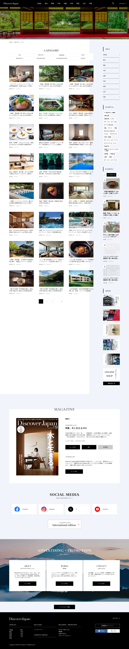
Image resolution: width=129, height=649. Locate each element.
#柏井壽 (106, 153)
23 (61, 301)
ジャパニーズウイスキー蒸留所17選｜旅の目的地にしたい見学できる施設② (111, 257)
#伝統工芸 (106, 146)
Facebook (25, 509)
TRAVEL (41, 55)
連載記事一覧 (111, 383)
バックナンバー (38, 629)
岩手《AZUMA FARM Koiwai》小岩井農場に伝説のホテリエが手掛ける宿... (21, 231)
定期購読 (105, 447)
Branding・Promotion (68, 625)
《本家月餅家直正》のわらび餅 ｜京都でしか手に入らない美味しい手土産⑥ (111, 192)
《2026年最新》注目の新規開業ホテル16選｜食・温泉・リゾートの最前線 (81, 290)
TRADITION (41, 58)
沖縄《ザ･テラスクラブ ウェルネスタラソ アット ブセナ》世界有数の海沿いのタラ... (51, 231)
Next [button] (118, 175)
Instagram (52, 509)
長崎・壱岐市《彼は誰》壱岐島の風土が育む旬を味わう (51, 202)
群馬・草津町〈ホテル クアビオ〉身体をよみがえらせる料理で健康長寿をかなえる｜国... (21, 144)
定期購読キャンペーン (107, 625)
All (19, 55)
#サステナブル (113, 134)
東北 (46, 3)
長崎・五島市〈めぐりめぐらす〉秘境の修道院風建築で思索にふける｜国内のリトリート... (81, 144)
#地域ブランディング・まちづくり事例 (111, 150)
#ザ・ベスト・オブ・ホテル (110, 121)
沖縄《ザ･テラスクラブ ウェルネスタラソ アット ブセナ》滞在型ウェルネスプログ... (81, 231)
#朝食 (110, 157)
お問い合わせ (62, 633)
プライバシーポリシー (65, 635)
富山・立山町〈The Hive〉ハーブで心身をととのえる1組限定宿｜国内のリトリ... (51, 114)
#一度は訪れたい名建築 (109, 112)
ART (82, 55)
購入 (89, 447)
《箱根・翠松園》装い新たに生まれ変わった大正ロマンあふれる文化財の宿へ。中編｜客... (81, 85)
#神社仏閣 (106, 115)
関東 (52, 3)
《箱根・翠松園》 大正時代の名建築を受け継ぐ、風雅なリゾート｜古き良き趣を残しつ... (21, 261)
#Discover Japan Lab (109, 131)
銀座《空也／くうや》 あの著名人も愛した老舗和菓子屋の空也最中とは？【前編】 (111, 214)
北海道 (39, 3)
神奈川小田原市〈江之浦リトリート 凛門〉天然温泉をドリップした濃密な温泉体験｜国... (51, 144)
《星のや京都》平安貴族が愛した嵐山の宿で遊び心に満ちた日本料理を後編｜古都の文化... (51, 290)
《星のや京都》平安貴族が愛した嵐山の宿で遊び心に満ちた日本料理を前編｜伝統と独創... (21, 290)
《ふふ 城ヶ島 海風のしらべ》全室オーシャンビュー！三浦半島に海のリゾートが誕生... (51, 261)
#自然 (105, 157)
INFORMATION (61, 58)
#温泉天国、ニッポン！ (109, 118)
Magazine (38, 625)
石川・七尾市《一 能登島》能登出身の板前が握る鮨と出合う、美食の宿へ (81, 202)
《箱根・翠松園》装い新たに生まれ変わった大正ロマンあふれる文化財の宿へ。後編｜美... (21, 114)
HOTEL (61, 55)
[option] (111, 175)
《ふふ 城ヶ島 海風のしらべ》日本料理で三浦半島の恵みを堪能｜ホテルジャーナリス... (81, 261)
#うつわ (106, 134)
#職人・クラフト (108, 128)
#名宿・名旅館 (107, 137)
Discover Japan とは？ (64, 629)
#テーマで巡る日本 (108, 125)
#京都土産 (112, 153)
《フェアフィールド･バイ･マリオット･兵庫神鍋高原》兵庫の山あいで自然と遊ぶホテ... (21, 85)
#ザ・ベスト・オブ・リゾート (111, 140)
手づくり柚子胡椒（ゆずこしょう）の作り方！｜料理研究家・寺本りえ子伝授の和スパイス (111, 236)
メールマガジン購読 (64, 607)
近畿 (65, 3)
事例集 (60, 631)
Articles (12, 625)
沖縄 (90, 3)
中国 (71, 3)
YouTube (105, 509)
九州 (84, 3)
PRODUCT (19, 58)
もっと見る (73, 447)
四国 (77, 3)
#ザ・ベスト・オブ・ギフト (110, 160)
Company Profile (41, 635)
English (122, 3)
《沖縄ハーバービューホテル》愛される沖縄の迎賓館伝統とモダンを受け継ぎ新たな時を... (21, 202)
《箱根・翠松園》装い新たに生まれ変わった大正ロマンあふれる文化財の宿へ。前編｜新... (51, 85)
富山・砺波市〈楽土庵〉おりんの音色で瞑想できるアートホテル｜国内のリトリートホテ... (21, 173)
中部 (58, 3)
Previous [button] (105, 175)
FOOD (83, 58)
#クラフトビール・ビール (110, 143)
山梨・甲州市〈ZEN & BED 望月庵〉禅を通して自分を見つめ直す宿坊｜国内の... (51, 173)
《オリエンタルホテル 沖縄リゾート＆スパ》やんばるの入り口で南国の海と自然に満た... (81, 173)
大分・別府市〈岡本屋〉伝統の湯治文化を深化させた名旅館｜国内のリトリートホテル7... (81, 114)
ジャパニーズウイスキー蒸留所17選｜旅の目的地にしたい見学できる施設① (111, 279)
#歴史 (115, 128)
